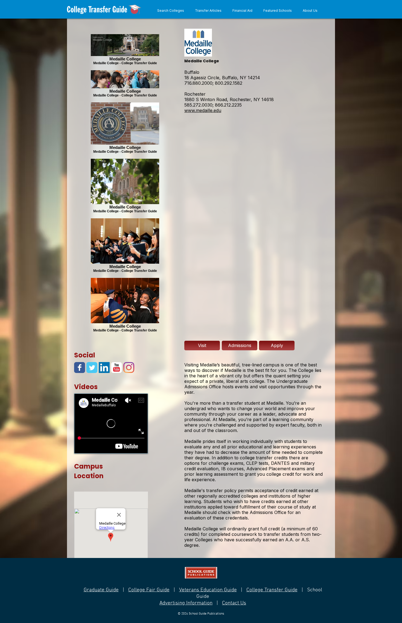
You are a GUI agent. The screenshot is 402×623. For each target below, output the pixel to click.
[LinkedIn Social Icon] (104, 367)
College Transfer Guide (272, 590)
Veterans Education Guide (208, 590)
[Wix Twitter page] (91, 367)
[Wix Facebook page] (79, 367)
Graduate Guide (101, 590)
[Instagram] (128, 367)
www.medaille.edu (202, 110)
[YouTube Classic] (116, 367)
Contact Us (234, 603)
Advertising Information (185, 603)
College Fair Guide (149, 590)
